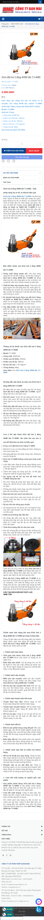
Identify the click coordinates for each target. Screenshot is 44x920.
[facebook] (6, 855)
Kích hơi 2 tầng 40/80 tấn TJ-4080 (17, 196)
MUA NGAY (34, 151)
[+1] (13, 161)
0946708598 (27, 879)
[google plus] (10, 855)
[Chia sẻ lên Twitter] (8, 161)
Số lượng (4, 139)
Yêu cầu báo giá (22, 157)
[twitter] (3, 855)
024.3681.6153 (16, 879)
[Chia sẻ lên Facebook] (3, 161)
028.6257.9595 (16, 896)
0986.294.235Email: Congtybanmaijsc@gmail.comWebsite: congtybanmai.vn (14, 884)
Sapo (27, 915)
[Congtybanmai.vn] (22, 10)
